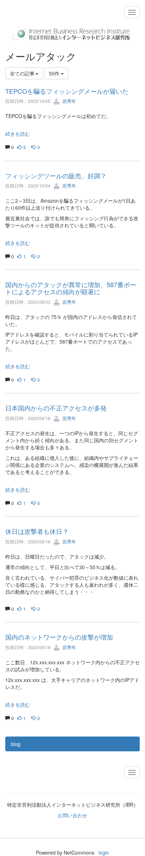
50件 (55, 73)
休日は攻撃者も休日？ (37, 531)
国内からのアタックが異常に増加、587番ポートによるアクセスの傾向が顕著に (70, 288)
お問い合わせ (72, 815)
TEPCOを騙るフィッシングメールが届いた (66, 91)
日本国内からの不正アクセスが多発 (56, 407)
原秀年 (68, 101)
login (104, 852)
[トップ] (72, 34)
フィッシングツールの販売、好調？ (56, 175)
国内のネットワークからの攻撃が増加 (59, 636)
